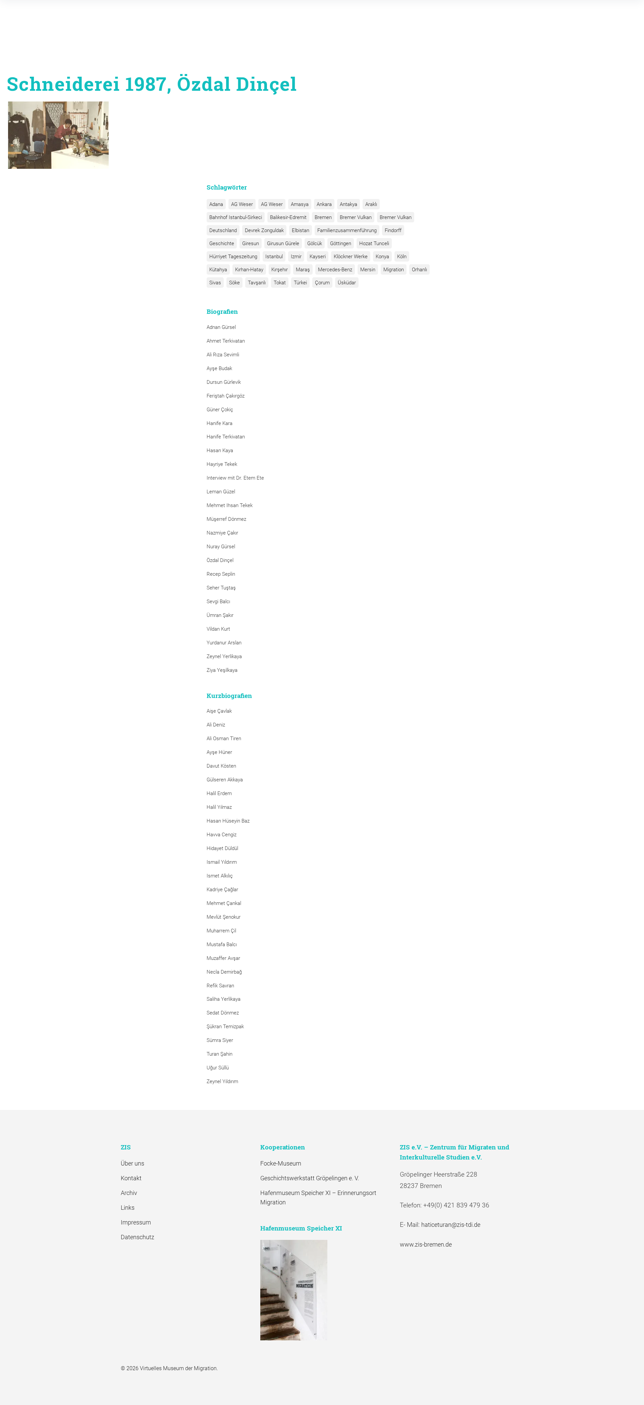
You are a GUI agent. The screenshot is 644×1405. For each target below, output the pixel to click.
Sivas (215, 283)
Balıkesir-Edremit (288, 217)
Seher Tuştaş (221, 588)
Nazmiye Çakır (222, 533)
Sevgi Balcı (218, 602)
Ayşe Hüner (219, 752)
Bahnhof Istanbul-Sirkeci (235, 217)
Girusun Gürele (283, 243)
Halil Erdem (219, 793)
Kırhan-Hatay (249, 270)
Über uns (132, 1163)
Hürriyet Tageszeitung (233, 257)
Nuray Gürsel (221, 547)
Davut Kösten (221, 766)
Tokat (280, 283)
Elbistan (300, 230)
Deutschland (223, 230)
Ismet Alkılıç (221, 876)
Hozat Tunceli (374, 243)
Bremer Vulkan (356, 217)
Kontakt (131, 1178)
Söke (234, 283)
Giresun (250, 243)
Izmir (296, 257)
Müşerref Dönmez (226, 519)
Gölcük (314, 243)
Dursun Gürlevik (224, 382)
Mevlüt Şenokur (223, 917)
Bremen (323, 217)
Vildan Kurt (218, 629)
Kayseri (318, 257)
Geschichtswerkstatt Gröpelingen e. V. (309, 1178)
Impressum (136, 1222)
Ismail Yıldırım (222, 862)
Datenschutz (137, 1237)
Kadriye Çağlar (222, 890)
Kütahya (218, 270)
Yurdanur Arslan (224, 643)
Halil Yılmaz (219, 807)
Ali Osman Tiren (224, 738)
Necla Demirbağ (224, 972)
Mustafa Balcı (222, 944)
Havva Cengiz (221, 835)
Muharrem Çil (221, 931)
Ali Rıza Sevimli (223, 355)
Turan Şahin (219, 1054)
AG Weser (242, 204)
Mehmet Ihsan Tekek (230, 505)
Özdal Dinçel (220, 560)
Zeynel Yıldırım (222, 1081)
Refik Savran (220, 986)
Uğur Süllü (218, 1068)
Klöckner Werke (351, 257)
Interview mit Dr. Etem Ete (235, 478)
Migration (393, 270)
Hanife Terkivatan (226, 437)
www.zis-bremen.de (426, 1244)
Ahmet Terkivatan (226, 341)
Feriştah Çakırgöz (226, 396)
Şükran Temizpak (225, 1027)
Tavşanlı (257, 283)
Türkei (300, 283)
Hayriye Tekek (222, 464)
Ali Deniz (216, 725)
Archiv (129, 1192)
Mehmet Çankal (224, 903)
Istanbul (274, 257)
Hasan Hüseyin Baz (228, 821)
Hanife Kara (219, 423)
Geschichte (221, 243)
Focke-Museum (280, 1163)
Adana (216, 204)
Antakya (348, 204)
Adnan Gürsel (221, 327)
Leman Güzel (221, 492)
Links (128, 1207)
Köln (402, 257)
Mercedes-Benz (335, 270)
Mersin (367, 270)
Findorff (393, 230)
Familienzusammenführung (347, 230)
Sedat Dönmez (223, 1013)
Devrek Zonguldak (264, 230)
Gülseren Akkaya (225, 780)
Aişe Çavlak (219, 711)
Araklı (371, 204)
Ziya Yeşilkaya (222, 670)
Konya (382, 257)
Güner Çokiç (220, 410)
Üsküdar (347, 283)
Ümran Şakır (220, 615)
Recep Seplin (221, 574)
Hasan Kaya (220, 450)
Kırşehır (279, 270)
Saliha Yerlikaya (223, 999)
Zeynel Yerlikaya (224, 656)
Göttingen (340, 243)
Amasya (300, 204)
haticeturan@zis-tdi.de (450, 1224)
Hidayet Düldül (222, 848)
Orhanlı (419, 270)
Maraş (303, 270)
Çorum (322, 283)
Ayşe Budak (219, 368)
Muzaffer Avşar (223, 958)
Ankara (324, 204)
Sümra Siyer (220, 1040)
